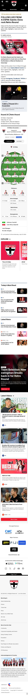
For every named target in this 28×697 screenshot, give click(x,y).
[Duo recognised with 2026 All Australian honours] (14, 300)
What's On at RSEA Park (7, 613)
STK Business (4, 650)
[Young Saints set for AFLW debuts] (14, 343)
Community (3, 628)
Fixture (2, 604)
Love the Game (22, 593)
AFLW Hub (3, 620)
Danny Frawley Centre (6, 634)
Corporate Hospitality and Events (9, 631)
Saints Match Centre (17, 68)
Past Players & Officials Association (9, 644)
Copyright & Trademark (16, 690)
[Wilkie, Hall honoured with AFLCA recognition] (14, 310)
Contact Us (4, 688)
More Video (14, 519)
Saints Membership (5, 601)
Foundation (3, 637)
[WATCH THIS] (14, 472)
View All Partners (13, 554)
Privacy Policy (5, 690)
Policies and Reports (6, 647)
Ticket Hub (3, 607)
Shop (22, 9)
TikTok (22, 78)
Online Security (5, 692)
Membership (13, 9)
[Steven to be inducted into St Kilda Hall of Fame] (14, 291)
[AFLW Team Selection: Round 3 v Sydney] (14, 334)
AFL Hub (3, 616)
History (2, 640)
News (4, 9)
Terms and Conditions (14, 688)
